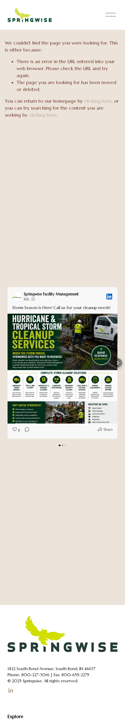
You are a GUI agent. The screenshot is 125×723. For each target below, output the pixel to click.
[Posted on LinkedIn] (109, 296)
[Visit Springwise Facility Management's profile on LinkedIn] (18, 296)
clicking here (98, 101)
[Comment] (25, 430)
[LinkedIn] (10, 690)
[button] (7, 362)
